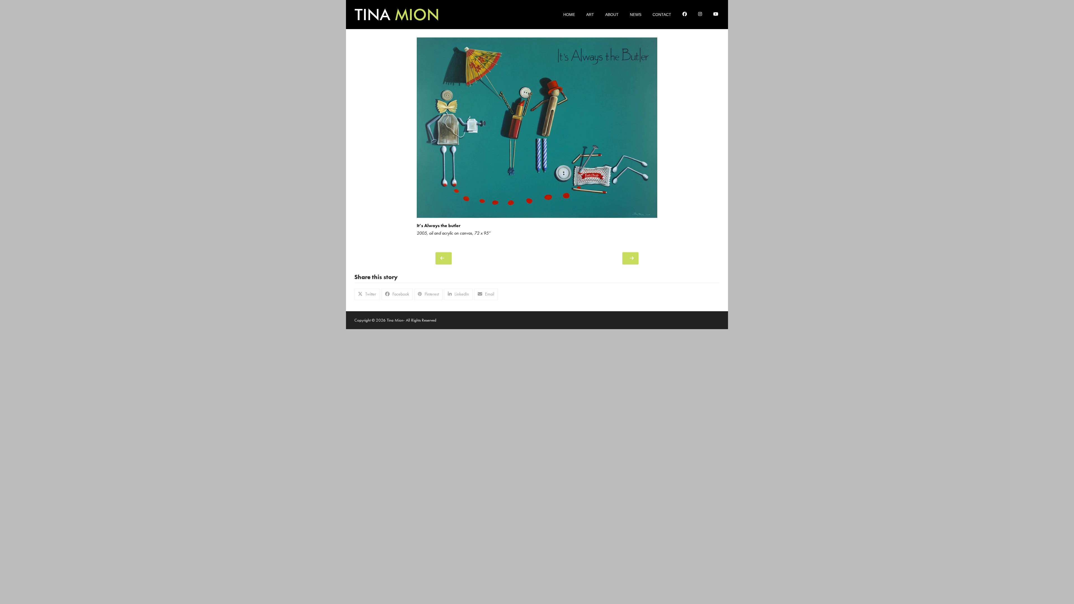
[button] (367, 294)
